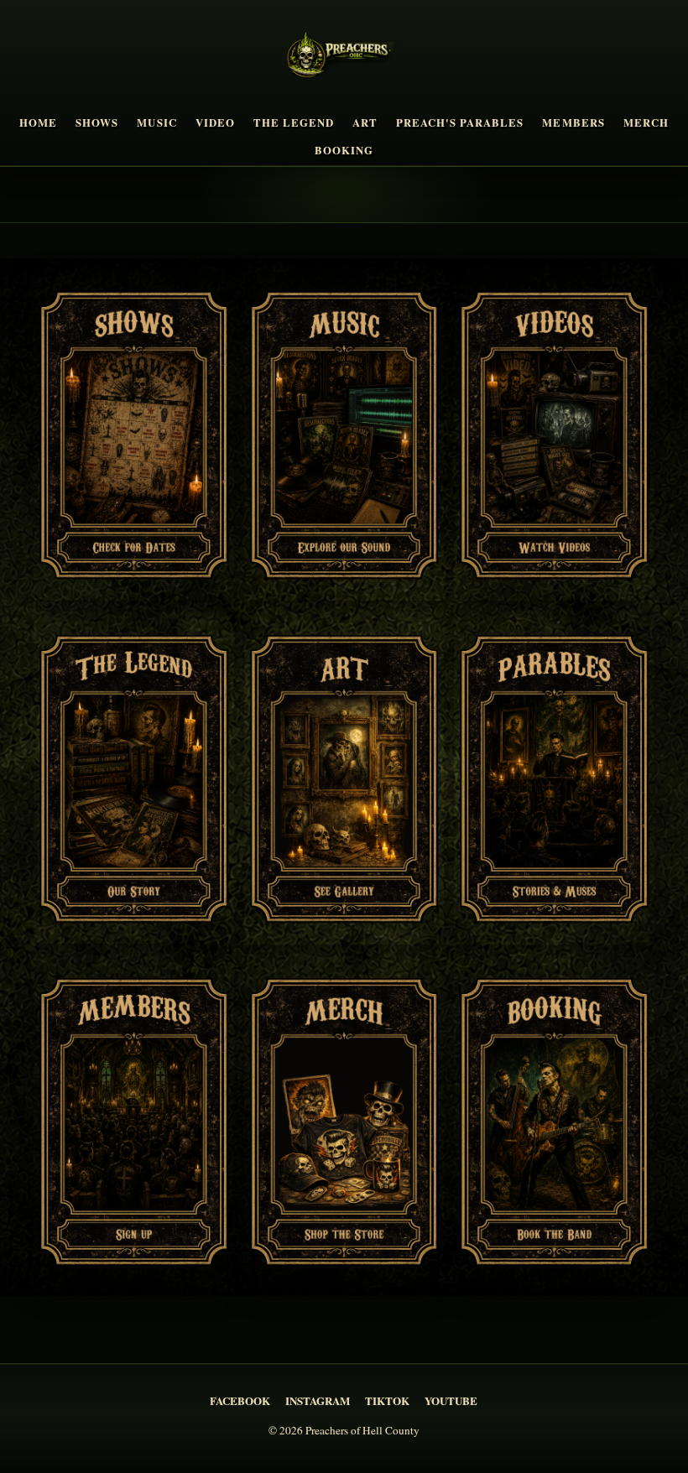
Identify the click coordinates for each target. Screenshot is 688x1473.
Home (38, 122)
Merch (646, 122)
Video (215, 122)
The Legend (293, 122)
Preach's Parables (460, 122)
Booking (344, 150)
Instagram (317, 1400)
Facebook (240, 1400)
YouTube (451, 1400)
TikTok (387, 1400)
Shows (97, 122)
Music (156, 122)
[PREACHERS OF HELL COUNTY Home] (344, 58)
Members (573, 122)
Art (365, 122)
